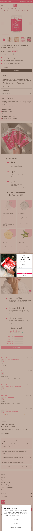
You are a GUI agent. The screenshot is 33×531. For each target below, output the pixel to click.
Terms (27, 271)
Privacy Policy (29, 271)
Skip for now (24, 275)
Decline (16, 523)
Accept (16, 519)
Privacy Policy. (15, 515)
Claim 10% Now (24, 273)
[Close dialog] (31, 255)
